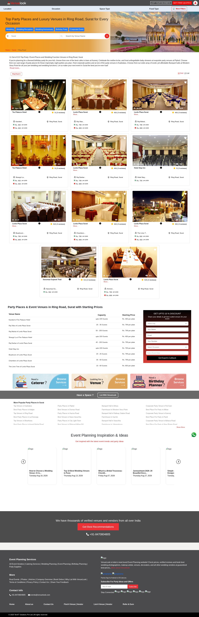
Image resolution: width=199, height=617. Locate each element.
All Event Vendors (16, 564)
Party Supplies (15, 567)
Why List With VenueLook (75, 579)
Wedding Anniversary (44, 29)
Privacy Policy (32, 582)
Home (12, 604)
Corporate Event (76, 29)
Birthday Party (61, 29)
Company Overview (44, 579)
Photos (24, 579)
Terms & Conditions (17, 582)
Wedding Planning (49, 564)
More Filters (181, 9)
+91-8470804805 (99, 534)
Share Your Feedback (60, 582)
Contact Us (44, 582)
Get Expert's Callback (167, 358)
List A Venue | (99, 604)
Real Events (14, 579)
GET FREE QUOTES (182, 3)
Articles (32, 579)
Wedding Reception (24, 29)
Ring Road (15, 74)
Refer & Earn (128, 604)
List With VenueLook (108, 395)
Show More (181, 427)
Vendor (80, 604)
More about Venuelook (120, 568)
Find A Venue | (70, 604)
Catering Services (32, 564)
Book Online (59, 579)
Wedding (10, 29)
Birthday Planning (79, 564)
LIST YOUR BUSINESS (161, 3)
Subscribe (133, 587)
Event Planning (64, 564)
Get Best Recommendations (98, 526)
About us (29, 604)
